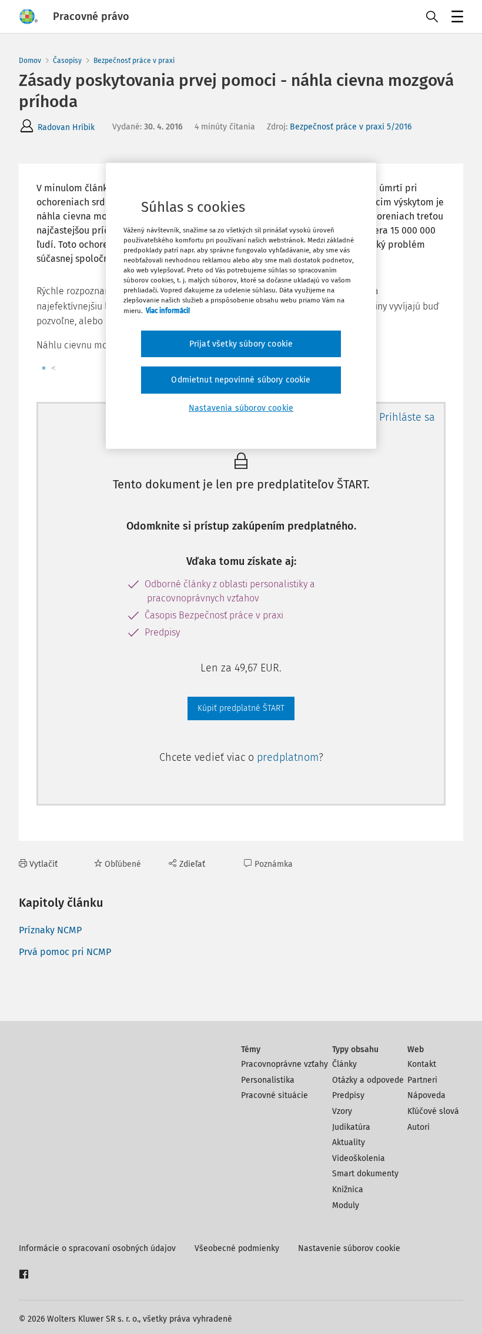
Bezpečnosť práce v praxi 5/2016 (350, 127)
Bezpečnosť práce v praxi (134, 60)
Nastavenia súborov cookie (241, 408)
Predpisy (348, 1095)
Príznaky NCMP (50, 930)
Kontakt (421, 1064)
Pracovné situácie (274, 1095)
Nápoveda (426, 1095)
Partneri (422, 1080)
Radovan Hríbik (66, 127)
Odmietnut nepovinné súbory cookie (240, 380)
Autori (418, 1127)
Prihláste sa (407, 417)
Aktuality (348, 1142)
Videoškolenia (358, 1158)
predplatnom (288, 757)
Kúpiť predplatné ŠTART (241, 708)
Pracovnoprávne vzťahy (284, 1064)
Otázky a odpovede (368, 1080)
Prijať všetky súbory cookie (241, 343)
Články (344, 1064)
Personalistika (267, 1080)
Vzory (342, 1111)
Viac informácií (168, 310)
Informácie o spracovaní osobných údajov (97, 1248)
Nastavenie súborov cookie (349, 1248)
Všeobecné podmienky (237, 1248)
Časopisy (67, 60)
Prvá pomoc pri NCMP (65, 951)
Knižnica (347, 1190)
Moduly (345, 1205)
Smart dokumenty (365, 1174)
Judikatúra (351, 1127)
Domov (30, 60)
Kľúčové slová (433, 1111)
